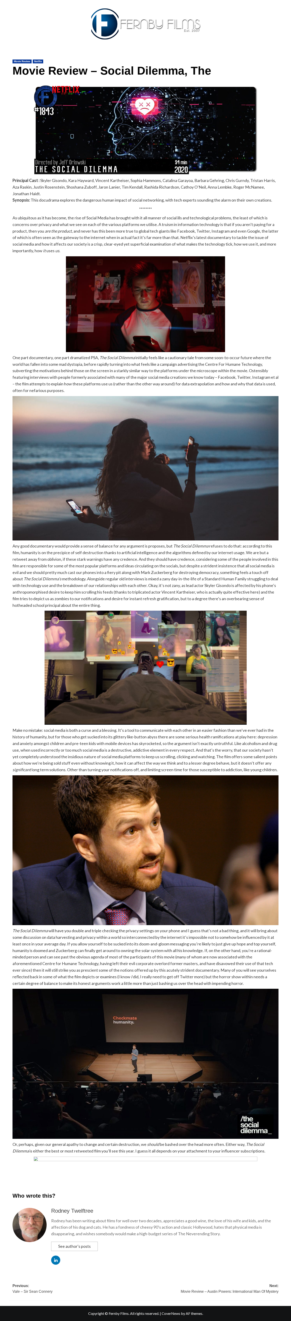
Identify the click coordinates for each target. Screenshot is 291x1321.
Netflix (38, 61)
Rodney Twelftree (72, 1211)
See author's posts (74, 1246)
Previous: (33, 1289)
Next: (229, 1289)
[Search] (279, 54)
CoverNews (171, 1313)
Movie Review (22, 61)
